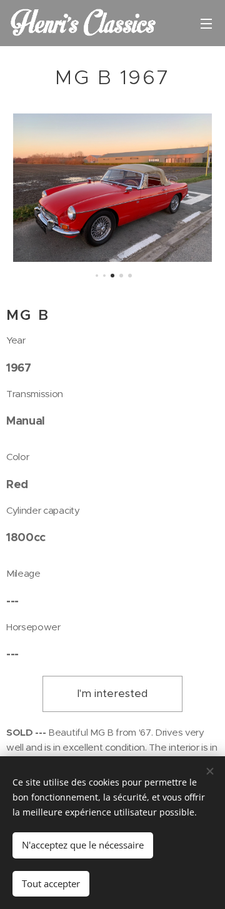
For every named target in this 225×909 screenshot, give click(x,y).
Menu (206, 23)
